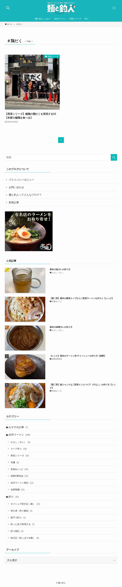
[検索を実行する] (114, 157)
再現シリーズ (20, 455)
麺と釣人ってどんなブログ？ (25, 194)
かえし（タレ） (20, 442)
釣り (14, 496)
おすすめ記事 (18, 427)
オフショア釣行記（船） (25, 504)
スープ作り (19, 448)
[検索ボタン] (8, 8)
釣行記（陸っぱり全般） (25, 538)
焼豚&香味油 (19, 476)
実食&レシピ (19, 469)
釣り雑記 (17, 531)
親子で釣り (18, 517)
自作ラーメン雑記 (22, 482)
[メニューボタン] (114, 8)
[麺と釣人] (61, 8)
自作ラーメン (19, 434)
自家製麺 (17, 489)
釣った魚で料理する (22, 524)
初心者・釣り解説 (21, 510)
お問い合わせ (16, 187)
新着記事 (14, 202)
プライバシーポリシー (21, 180)
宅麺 (15, 462)
